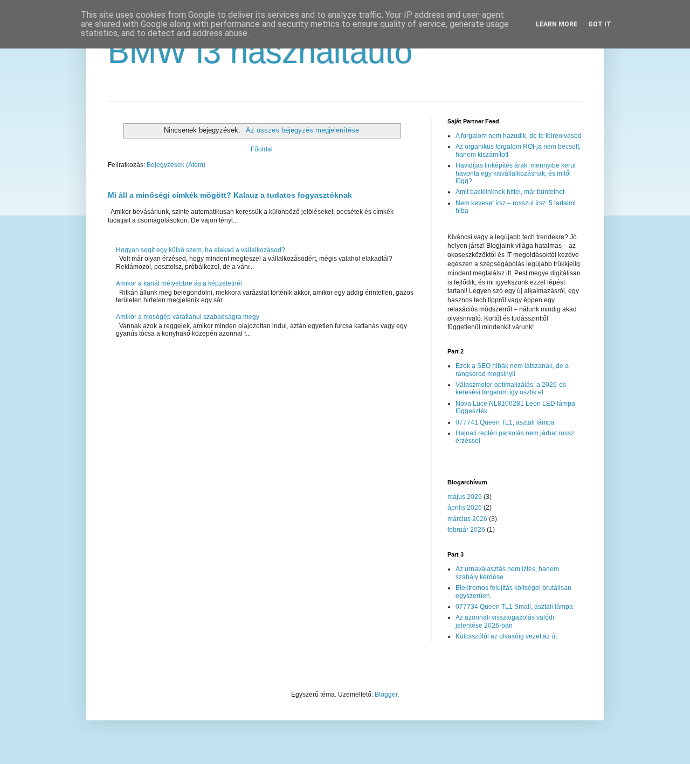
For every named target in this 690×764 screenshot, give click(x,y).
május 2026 (464, 497)
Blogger (386, 694)
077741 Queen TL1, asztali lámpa (505, 422)
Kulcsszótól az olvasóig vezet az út (506, 636)
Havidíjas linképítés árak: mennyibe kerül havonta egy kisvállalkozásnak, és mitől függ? (516, 173)
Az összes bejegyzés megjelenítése (302, 130)
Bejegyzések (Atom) (176, 165)
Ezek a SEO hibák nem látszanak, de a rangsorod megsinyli (512, 369)
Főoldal (262, 149)
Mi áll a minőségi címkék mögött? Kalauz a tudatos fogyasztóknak (230, 195)
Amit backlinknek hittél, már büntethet (510, 192)
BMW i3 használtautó (260, 52)
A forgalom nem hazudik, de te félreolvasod (519, 136)
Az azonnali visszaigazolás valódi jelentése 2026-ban (505, 621)
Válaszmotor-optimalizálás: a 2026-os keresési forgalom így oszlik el (511, 388)
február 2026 (466, 529)
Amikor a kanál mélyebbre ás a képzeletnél (179, 283)
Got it (599, 24)
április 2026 (464, 507)
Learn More (556, 24)
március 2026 (467, 519)
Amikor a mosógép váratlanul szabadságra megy (187, 317)
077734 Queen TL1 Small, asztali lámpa (514, 606)
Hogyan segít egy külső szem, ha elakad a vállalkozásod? (200, 250)
